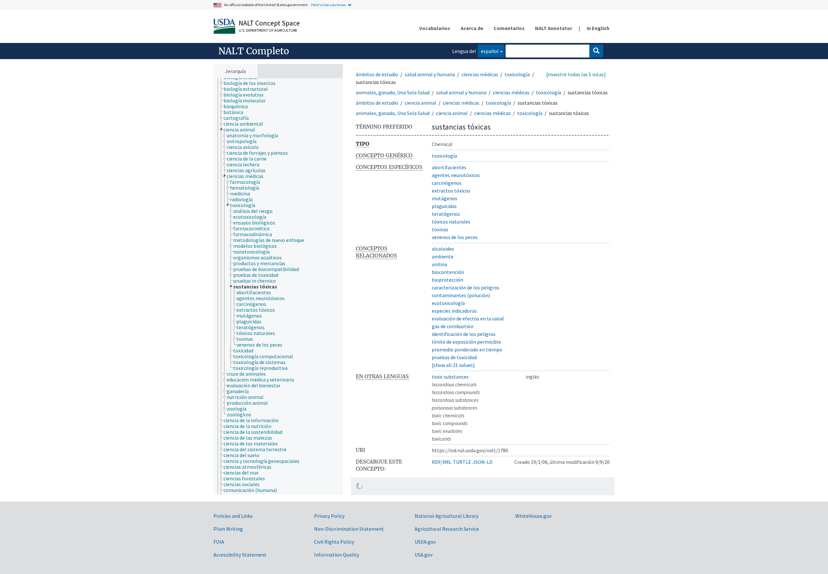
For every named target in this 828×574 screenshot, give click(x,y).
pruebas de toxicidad (454, 357)
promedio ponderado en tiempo (467, 349)
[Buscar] (596, 51)
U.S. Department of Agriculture (268, 30)
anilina (439, 264)
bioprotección (447, 280)
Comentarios (509, 28)
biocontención (448, 272)
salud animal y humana (430, 74)
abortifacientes (449, 167)
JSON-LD (483, 462)
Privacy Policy (329, 516)
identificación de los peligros (464, 334)
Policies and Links (233, 516)
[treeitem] (252, 83)
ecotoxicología (448, 303)
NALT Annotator (553, 28)
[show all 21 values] (453, 365)
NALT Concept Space (269, 22)
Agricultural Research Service (447, 529)
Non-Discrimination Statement (349, 529)
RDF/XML (442, 462)
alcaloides (443, 248)
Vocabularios (434, 28)
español (488, 50)
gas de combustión (453, 326)
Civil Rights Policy (334, 541)
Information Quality (336, 554)
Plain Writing (228, 529)
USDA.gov (425, 541)
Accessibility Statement (240, 554)
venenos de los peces (455, 237)
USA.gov (423, 554)
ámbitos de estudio (377, 74)
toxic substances (450, 376)
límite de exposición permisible (466, 342)
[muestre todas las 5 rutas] (576, 74)
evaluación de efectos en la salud (468, 318)
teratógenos (446, 214)
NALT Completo (253, 51)
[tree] (278, 286)
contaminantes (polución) (461, 295)
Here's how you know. (329, 4)
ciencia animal (420, 102)
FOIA (218, 541)
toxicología (517, 74)
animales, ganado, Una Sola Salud (393, 92)
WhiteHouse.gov (533, 516)
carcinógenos (447, 183)
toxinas (440, 229)
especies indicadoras (454, 311)
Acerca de (472, 28)
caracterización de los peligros (465, 287)
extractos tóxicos (451, 190)
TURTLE (462, 462)
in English (598, 28)
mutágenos (444, 198)
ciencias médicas (480, 74)
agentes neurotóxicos (456, 175)
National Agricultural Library (446, 516)
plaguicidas (444, 206)
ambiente (442, 256)
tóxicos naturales (451, 221)
